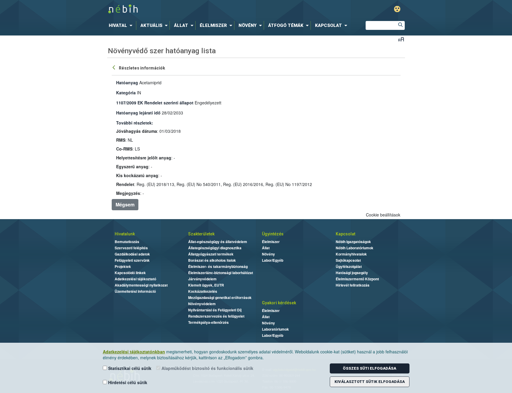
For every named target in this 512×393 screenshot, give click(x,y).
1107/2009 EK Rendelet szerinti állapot (154, 103)
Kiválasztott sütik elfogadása (370, 381)
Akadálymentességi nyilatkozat (141, 285)
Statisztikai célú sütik (129, 368)
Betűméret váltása (401, 39)
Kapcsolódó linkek (130, 272)
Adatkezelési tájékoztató (135, 279)
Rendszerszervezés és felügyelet (216, 316)
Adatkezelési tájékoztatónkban (134, 352)
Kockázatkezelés (202, 291)
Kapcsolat (345, 234)
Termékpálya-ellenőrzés (208, 322)
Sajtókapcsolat (348, 260)
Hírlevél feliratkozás (352, 285)
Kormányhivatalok (351, 254)
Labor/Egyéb (272, 260)
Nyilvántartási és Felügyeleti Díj (214, 310)
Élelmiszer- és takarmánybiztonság (218, 266)
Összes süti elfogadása (369, 368)
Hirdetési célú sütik (127, 382)
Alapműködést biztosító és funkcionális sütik (206, 368)
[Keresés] (400, 25)
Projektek (123, 266)
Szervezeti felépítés (131, 247)
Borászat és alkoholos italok (212, 260)
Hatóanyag (127, 82)
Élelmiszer (271, 241)
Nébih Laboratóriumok (354, 247)
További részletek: (134, 123)
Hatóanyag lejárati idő (138, 113)
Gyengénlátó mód (397, 9)
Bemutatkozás (127, 241)
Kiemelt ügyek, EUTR (206, 285)
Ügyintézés (273, 234)
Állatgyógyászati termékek (210, 254)
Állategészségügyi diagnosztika (214, 247)
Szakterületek (201, 234)
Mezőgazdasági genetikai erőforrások (220, 297)
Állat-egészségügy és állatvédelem (217, 241)
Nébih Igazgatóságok (353, 241)
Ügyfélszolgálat (349, 266)
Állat (266, 247)
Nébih (193, 9)
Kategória (126, 93)
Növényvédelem (202, 303)
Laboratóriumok (275, 329)
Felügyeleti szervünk (132, 260)
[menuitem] (121, 25)
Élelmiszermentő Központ (357, 279)
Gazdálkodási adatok (132, 254)
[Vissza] (114, 67)
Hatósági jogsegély (352, 272)
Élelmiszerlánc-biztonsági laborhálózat (220, 272)
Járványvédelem (202, 279)
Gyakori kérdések (279, 302)
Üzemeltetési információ (135, 291)
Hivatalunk (125, 234)
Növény (268, 254)
